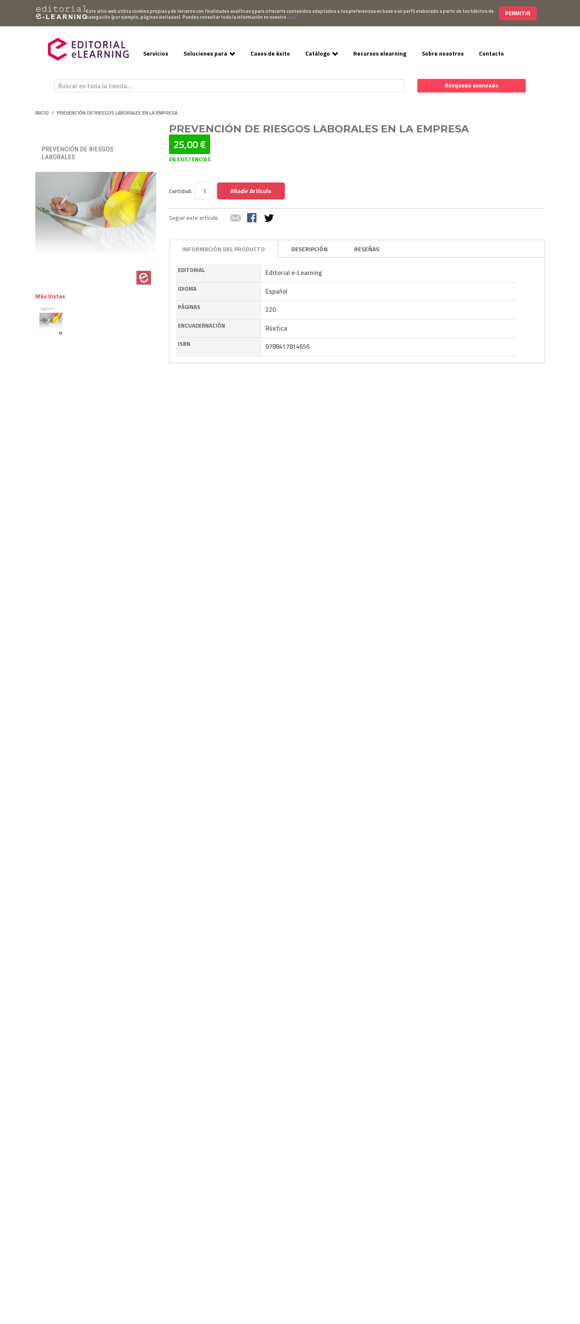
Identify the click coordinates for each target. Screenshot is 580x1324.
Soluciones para (205, 53)
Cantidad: (180, 191)
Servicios (155, 53)
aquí (291, 17)
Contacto (491, 53)
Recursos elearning (379, 53)
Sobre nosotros (443, 53)
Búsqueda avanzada (471, 85)
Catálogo (317, 53)
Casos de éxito (270, 53)
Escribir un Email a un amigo (235, 218)
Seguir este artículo (193, 217)
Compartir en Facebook (252, 218)
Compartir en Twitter (269, 218)
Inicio (42, 113)
